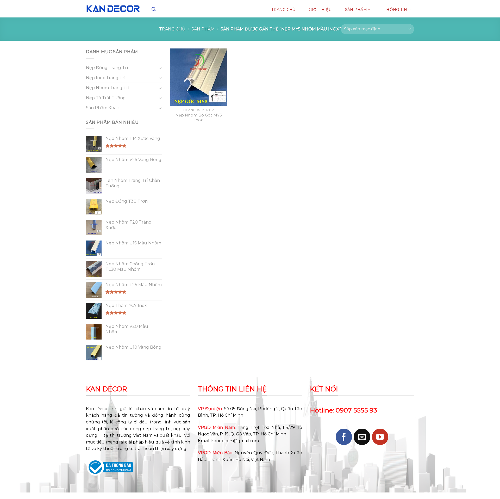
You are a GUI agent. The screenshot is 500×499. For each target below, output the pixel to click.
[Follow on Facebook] (344, 437)
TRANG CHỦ (283, 9)
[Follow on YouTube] (380, 437)
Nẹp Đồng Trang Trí (107, 67)
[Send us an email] (362, 437)
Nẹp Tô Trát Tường (106, 97)
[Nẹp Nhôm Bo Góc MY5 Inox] (198, 77)
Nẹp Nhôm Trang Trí (107, 87)
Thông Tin (395, 9)
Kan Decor (97, 408)
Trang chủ (172, 29)
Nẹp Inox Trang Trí (106, 77)
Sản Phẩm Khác (102, 107)
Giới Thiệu (320, 9)
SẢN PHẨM (356, 9)
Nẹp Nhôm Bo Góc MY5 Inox (199, 117)
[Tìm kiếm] (153, 9)
